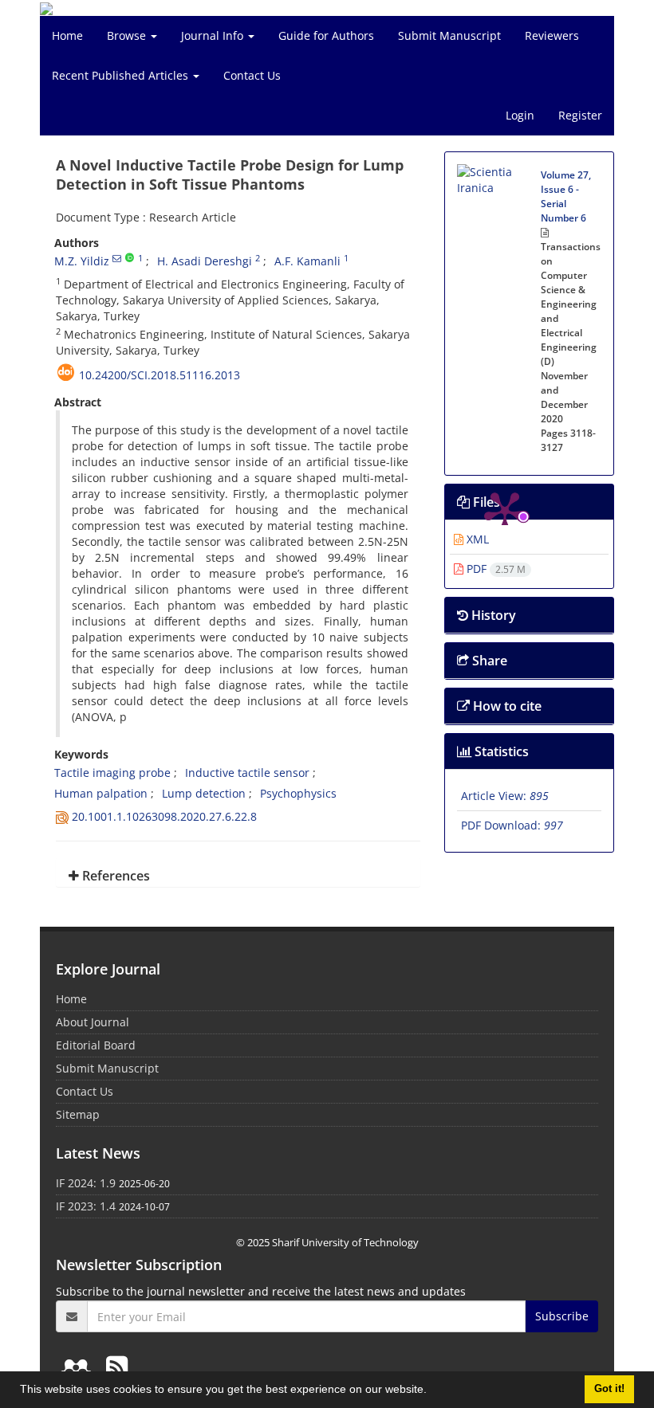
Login (520, 115)
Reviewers (552, 35)
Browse (128, 35)
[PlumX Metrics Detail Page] (505, 212)
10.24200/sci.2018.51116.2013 (159, 374)
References (114, 875)
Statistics (500, 751)
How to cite (506, 706)
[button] (432, 1391)
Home (67, 35)
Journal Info (213, 35)
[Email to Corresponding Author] (116, 258)
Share (488, 660)
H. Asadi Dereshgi (204, 261)
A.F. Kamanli (307, 261)
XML (476, 539)
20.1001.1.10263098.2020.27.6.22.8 (164, 816)
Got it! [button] (609, 1388)
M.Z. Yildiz (81, 261)
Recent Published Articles (121, 75)
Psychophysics (298, 793)
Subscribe (562, 1316)
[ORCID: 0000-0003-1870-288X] (129, 258)
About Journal (92, 1022)
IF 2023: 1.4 (86, 1206)
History (492, 615)
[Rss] (117, 1366)
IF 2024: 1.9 (86, 1182)
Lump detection (204, 793)
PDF (494, 568)
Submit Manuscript (449, 35)
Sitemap (78, 1114)
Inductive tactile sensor (247, 772)
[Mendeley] (79, 1366)
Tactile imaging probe (112, 772)
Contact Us (252, 75)
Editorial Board (96, 1045)
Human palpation (101, 793)
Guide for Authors (326, 35)
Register (580, 115)
